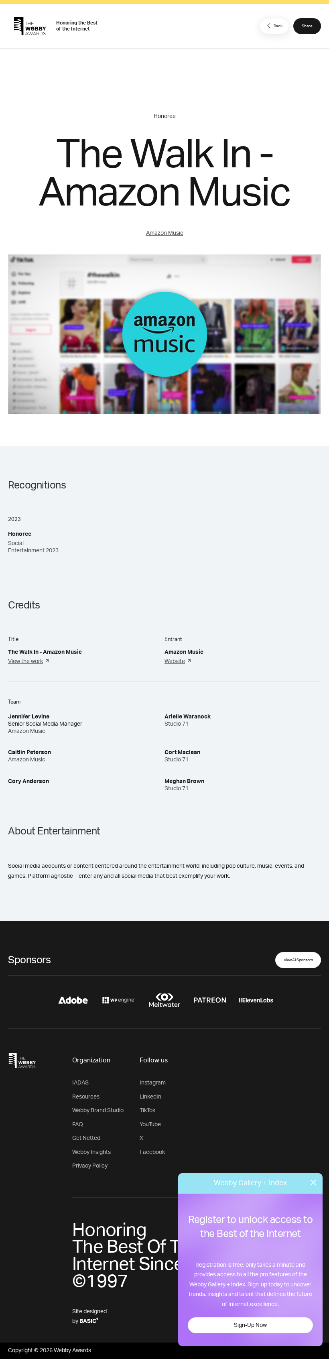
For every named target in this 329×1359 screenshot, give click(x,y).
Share (307, 26)
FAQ (77, 1124)
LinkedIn (150, 1097)
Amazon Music (164, 233)
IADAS (80, 1083)
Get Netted (86, 1138)
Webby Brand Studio (98, 1110)
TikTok (147, 1110)
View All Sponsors (298, 960)
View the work (25, 661)
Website (174, 661)
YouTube (150, 1124)
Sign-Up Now (250, 1325)
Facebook (152, 1152)
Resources (86, 1097)
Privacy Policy (90, 1166)
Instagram (153, 1083)
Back (278, 26)
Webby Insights (91, 1152)
